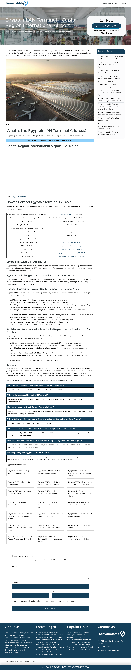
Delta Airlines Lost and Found (78, 632)
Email (14, 592)
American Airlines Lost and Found (80, 647)
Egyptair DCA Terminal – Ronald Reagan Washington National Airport (20, 539)
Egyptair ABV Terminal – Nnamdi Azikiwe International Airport (79, 493)
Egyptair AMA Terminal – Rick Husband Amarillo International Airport (20, 527)
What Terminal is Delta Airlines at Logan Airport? (85, 649)
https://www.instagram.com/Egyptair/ (71, 256)
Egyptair (20, 32)
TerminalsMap (10, 32)
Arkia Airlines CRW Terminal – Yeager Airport (53, 654)
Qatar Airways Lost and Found (78, 644)
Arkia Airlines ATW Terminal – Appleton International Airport (59, 652)
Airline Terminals (110, 3)
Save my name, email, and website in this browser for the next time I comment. (44, 601)
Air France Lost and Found (77, 637)
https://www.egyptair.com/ (71, 242)
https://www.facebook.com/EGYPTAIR (71, 253)
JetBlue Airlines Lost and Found (79, 640)
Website (55, 592)
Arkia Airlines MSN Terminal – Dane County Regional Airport (58, 647)
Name (15, 583)
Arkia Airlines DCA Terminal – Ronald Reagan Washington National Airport (109, 126)
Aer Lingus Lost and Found (77, 635)
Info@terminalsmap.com (110, 650)
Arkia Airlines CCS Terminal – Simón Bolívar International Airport (108, 64)
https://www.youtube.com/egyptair (71, 246)
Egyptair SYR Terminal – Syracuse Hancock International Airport (50, 539)
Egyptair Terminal (20, 197)
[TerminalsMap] (16, 3)
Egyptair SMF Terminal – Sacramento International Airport (48, 504)
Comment (16, 566)
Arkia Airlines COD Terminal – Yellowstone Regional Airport (58, 640)
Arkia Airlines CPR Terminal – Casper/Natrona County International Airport (108, 84)
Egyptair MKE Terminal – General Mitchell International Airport (79, 473)
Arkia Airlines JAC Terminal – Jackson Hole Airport (55, 637)
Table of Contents (15, 125)
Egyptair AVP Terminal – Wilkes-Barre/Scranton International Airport (20, 516)
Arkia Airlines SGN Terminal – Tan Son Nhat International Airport (60, 632)
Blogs (123, 3)
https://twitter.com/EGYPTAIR (71, 249)
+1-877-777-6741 (107, 26)
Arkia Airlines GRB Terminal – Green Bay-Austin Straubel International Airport (109, 106)
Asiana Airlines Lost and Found (78, 642)
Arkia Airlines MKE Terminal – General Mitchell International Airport (109, 92)
